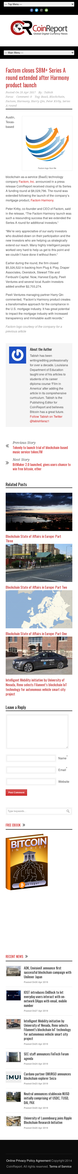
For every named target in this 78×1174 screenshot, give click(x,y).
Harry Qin (38, 101)
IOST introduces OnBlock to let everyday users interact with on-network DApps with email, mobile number (45, 999)
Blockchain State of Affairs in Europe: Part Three (33, 538)
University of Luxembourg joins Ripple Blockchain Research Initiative (48, 1120)
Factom (11, 101)
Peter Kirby (53, 101)
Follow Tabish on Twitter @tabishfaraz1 (46, 418)
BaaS (44, 96)
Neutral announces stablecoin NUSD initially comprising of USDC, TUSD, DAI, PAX (46, 1098)
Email (62, 770)
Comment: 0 (24, 96)
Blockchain (56, 96)
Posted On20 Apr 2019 (36, 1108)
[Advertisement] (39, 921)
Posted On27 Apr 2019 (36, 1010)
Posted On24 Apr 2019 (36, 1063)
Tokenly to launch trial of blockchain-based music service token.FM (40, 449)
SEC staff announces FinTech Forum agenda (46, 1056)
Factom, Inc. (27, 181)
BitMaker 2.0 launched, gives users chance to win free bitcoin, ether (42, 466)
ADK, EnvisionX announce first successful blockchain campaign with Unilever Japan (47, 972)
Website (63, 781)
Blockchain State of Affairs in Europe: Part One (36, 633)
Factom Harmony (42, 200)
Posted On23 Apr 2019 (36, 1083)
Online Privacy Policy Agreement (28, 1160)
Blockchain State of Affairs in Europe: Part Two (36, 587)
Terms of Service (60, 1166)
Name (62, 758)
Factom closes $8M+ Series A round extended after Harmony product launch (37, 77)
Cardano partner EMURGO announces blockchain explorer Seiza (47, 1076)
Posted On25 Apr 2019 (36, 1044)
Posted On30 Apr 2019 (36, 982)
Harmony (23, 101)
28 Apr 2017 (28, 92)
